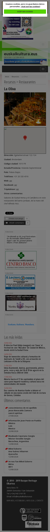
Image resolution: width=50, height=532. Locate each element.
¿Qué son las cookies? (30, 6)
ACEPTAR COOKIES (25, 11)
